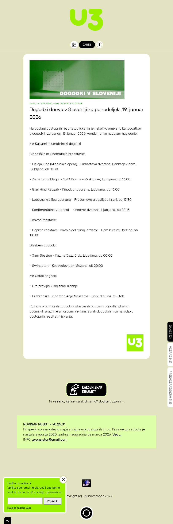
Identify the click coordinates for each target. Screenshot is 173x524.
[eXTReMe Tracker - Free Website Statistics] (86, 486)
